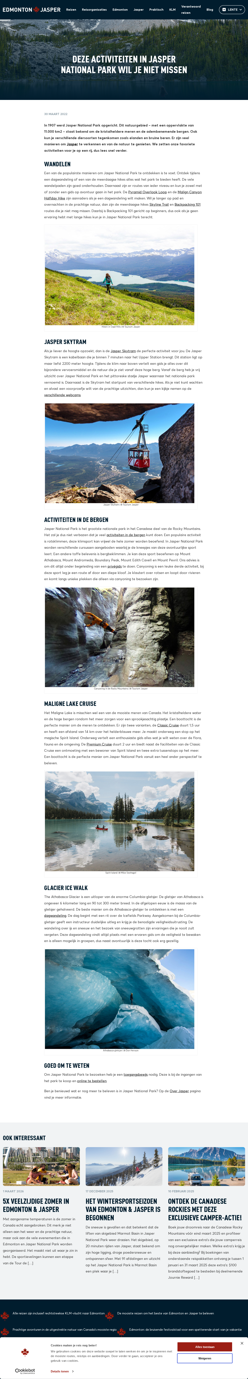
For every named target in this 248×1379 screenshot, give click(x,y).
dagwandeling (55, 916)
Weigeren (204, 1358)
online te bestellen (92, 1081)
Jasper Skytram (123, 351)
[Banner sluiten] (242, 1343)
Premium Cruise (99, 744)
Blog (210, 9)
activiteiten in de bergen (126, 535)
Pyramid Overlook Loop (147, 192)
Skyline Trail (159, 204)
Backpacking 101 (188, 204)
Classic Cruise (168, 725)
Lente (233, 9)
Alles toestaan (204, 1347)
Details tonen (60, 1371)
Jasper (138, 9)
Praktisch (156, 9)
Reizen (71, 9)
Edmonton (120, 9)
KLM (172, 9)
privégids (115, 566)
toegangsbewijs (136, 1075)
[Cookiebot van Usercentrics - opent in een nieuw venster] (25, 1371)
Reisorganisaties (94, 9)
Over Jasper (179, 1091)
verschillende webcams (62, 395)
